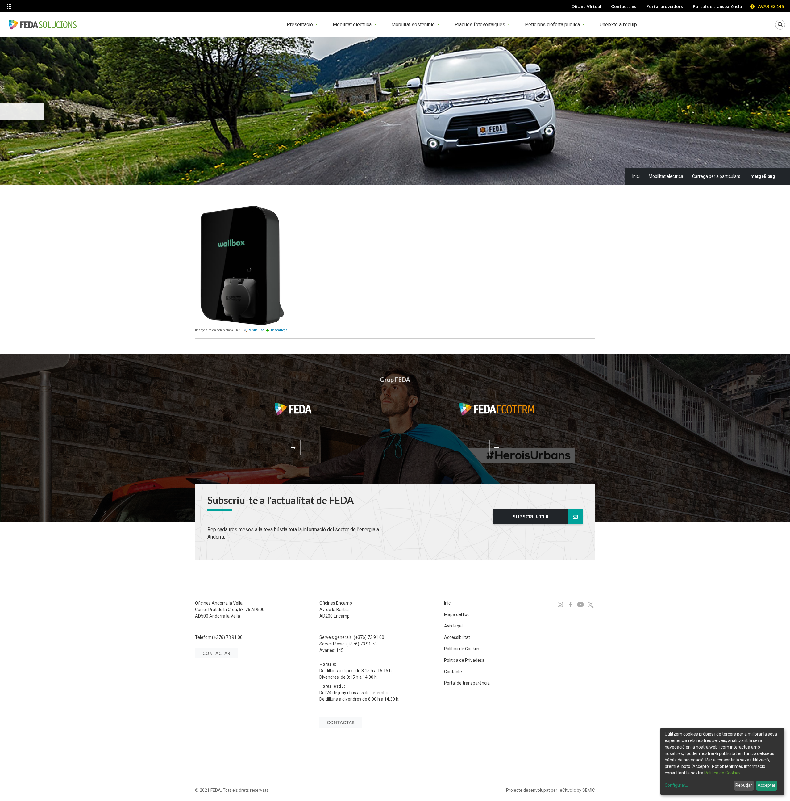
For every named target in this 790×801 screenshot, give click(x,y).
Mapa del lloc (456, 614)
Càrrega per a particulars (716, 176)
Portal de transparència (467, 683)
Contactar (216, 653)
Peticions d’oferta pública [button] (553, 24)
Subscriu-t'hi (530, 516)
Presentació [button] (300, 24)
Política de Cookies (462, 648)
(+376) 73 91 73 (361, 643)
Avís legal (453, 625)
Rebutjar (743, 785)
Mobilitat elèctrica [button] (353, 24)
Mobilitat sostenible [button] (413, 24)
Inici (636, 176)
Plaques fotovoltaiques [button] (480, 24)
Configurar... (676, 785)
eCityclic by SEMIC (577, 790)
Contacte (453, 671)
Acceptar (766, 785)
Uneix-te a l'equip (618, 24)
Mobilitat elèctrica (666, 176)
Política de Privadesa (464, 660)
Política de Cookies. (723, 772)
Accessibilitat (457, 637)
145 (339, 650)
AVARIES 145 (771, 6)
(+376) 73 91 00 (227, 637)
